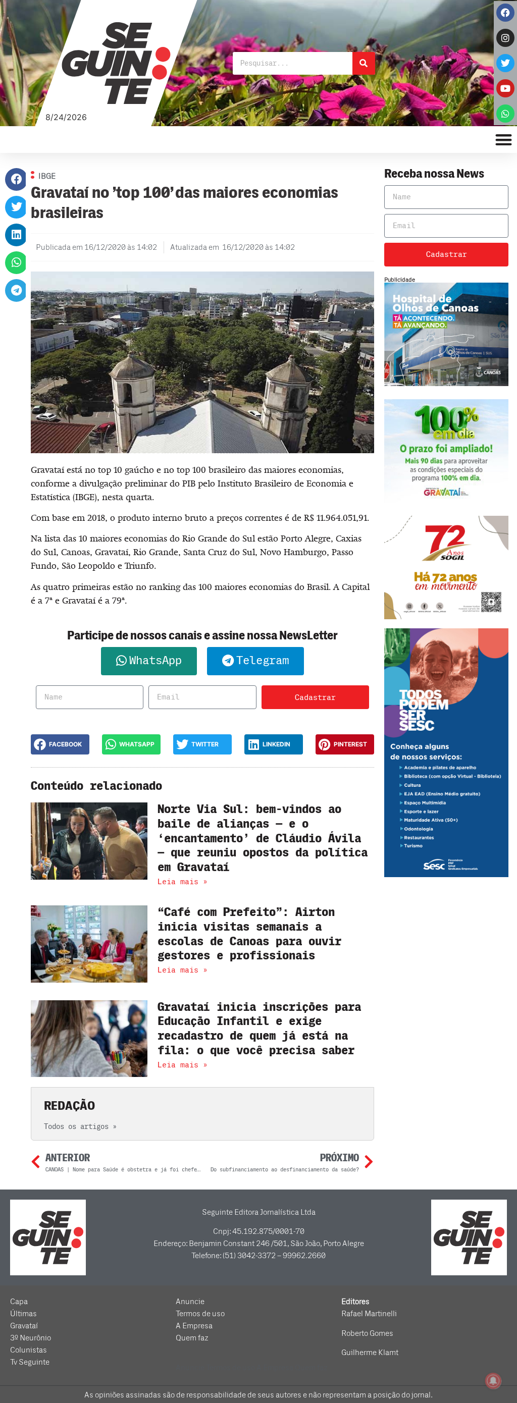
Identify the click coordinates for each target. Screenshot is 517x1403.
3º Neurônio (30, 1337)
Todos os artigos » (80, 1126)
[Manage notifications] (493, 1381)
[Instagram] (505, 38)
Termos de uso (200, 1313)
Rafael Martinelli (369, 1313)
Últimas (23, 1313)
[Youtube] (505, 88)
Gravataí (24, 1325)
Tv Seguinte (29, 1362)
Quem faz (192, 1337)
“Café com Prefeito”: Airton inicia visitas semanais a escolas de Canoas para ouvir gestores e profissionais (249, 933)
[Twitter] (505, 63)
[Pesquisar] (363, 63)
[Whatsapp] (505, 113)
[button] (16, 179)
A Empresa (194, 1325)
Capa (19, 1301)
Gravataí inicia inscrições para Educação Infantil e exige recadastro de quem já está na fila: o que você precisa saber (259, 1028)
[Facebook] (505, 13)
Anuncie (190, 1301)
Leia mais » (183, 881)
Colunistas (28, 1350)
